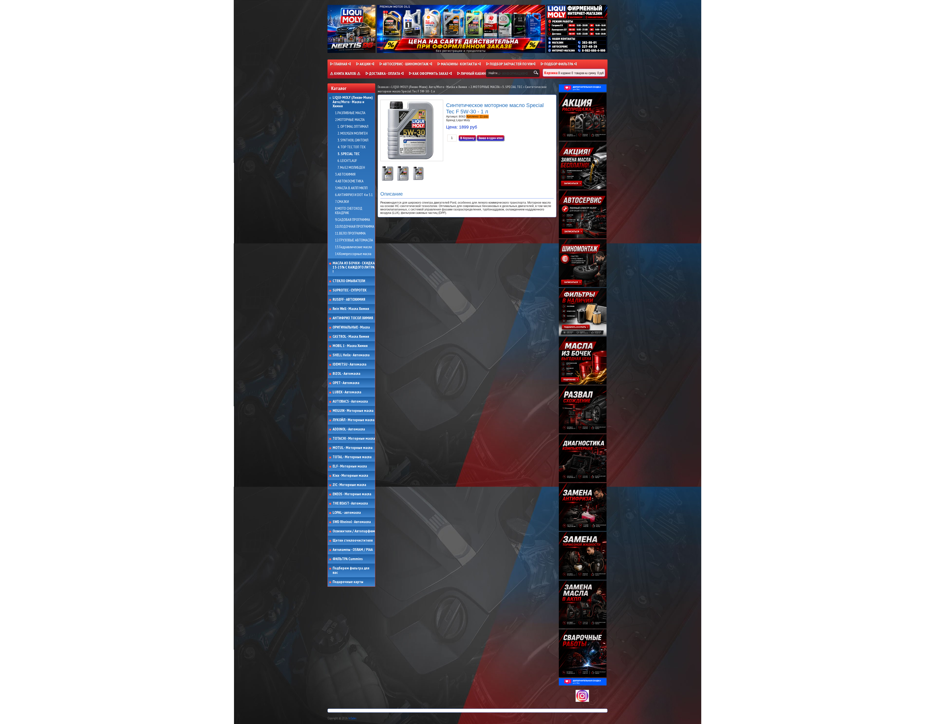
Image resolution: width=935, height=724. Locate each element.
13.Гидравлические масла (353, 247)
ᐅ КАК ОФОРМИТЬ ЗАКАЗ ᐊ (430, 73)
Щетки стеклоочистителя (353, 540)
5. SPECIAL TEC (348, 154)
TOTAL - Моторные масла (352, 457)
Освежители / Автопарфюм (354, 531)
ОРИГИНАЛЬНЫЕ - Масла (351, 327)
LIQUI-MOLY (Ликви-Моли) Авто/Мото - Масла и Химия (353, 101)
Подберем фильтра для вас (351, 570)
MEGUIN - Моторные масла (353, 410)
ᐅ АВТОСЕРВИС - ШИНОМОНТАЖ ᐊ (405, 63)
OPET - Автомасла (346, 383)
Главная (383, 87)
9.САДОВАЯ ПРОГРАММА (352, 220)
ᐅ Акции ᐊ (365, 63)
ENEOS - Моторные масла (352, 494)
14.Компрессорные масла (353, 254)
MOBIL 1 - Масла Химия (350, 346)
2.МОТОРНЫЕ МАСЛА (350, 120)
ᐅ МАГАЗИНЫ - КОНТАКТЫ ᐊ (459, 63)
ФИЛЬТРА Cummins (348, 559)
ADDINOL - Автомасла (349, 429)
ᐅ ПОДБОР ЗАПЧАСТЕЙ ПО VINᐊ (510, 63)
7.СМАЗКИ (342, 201)
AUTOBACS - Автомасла (350, 401)
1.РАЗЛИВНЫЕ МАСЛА (350, 113)
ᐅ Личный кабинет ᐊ (475, 73)
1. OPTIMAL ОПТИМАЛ (352, 126)
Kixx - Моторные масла (350, 475)
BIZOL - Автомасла (346, 373)
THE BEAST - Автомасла (350, 503)
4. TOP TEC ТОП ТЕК (351, 147)
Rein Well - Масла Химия (351, 309)
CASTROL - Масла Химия (351, 336)
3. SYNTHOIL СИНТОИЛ (352, 140)
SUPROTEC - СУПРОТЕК (350, 290)
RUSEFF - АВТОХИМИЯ (349, 299)
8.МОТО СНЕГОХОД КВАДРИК (348, 210)
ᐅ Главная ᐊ (340, 63)
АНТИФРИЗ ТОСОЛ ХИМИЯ (353, 318)
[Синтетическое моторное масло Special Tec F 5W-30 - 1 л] (388, 179)
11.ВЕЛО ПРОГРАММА (350, 233)
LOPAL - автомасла (347, 512)
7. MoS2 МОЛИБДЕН (351, 167)
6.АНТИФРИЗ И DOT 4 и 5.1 (354, 195)
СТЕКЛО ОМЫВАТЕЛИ (349, 281)
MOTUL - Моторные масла (353, 448)
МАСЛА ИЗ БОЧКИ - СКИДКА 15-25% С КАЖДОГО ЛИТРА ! (354, 267)
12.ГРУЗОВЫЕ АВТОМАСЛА (354, 240)
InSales (352, 718)
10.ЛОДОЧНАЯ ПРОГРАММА (354, 226)
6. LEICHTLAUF (347, 161)
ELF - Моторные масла (350, 466)
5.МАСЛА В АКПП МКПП (351, 188)
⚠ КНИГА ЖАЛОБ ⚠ (345, 73)
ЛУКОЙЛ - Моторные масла (353, 420)
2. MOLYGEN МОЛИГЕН (352, 133)
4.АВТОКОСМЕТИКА (349, 181)
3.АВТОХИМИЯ (345, 174)
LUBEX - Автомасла (347, 392)
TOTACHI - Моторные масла (354, 438)
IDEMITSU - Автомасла (349, 364)
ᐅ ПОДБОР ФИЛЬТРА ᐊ (559, 63)
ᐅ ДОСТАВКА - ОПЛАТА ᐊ (384, 73)
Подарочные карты (348, 582)
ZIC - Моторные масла (349, 485)
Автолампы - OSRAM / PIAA (353, 549)
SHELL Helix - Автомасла (351, 355)
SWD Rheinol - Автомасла (352, 522)
